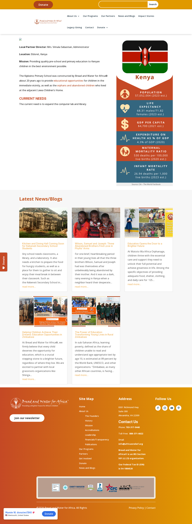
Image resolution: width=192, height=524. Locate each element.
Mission (89, 425)
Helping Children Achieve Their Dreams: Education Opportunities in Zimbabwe (42, 334)
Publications (91, 444)
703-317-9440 (132, 427)
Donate (43, 4)
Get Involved (85, 458)
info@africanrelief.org (130, 443)
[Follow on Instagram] (165, 408)
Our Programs (90, 16)
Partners (83, 453)
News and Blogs (126, 16)
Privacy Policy (136, 507)
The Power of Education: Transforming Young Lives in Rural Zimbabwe (94, 334)
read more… (29, 286)
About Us (72, 16)
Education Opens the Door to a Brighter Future (145, 244)
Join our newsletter (27, 418)
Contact (89, 27)
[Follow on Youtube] (171, 408)
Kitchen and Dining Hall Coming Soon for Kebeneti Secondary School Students (43, 246)
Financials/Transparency (97, 439)
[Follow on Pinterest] (178, 408)
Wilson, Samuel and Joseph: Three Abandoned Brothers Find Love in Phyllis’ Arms (94, 246)
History (88, 420)
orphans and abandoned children (76, 85)
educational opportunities (68, 80)
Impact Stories (146, 16)
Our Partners (108, 16)
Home (82, 406)
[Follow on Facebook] (158, 408)
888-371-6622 (136, 433)
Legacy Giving (74, 27)
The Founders (92, 416)
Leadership (90, 434)
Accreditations (92, 430)
